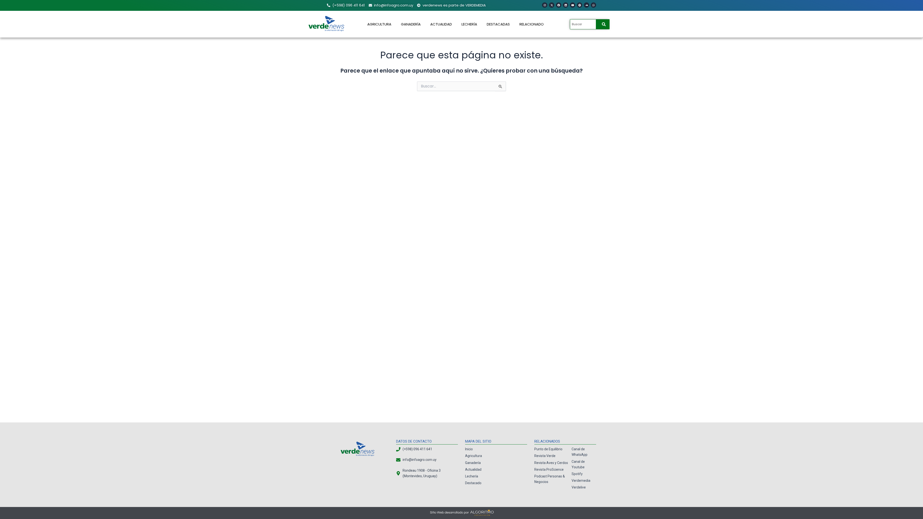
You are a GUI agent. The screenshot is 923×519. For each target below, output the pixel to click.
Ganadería (411, 24)
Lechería (469, 24)
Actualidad (441, 24)
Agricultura (379, 24)
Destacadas (498, 24)
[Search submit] (603, 24)
